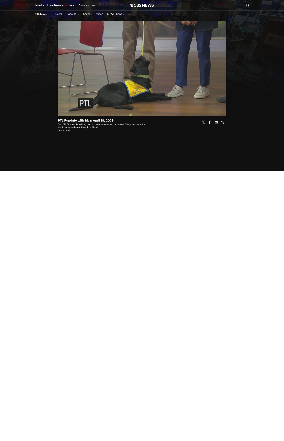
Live (70, 5)
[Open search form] (247, 5)
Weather (73, 14)
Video (99, 14)
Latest (39, 5)
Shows (83, 5)
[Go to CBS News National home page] (142, 5)
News (58, 14)
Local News (54, 5)
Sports (87, 14)
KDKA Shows (115, 14)
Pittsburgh (41, 14)
